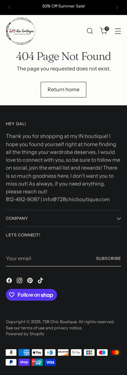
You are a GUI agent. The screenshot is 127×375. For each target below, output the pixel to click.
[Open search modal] (89, 31)
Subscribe (108, 258)
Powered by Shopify (25, 333)
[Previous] (10, 7)
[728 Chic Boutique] (20, 31)
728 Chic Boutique (59, 321)
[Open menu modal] (117, 31)
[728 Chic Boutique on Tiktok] (41, 281)
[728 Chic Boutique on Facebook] (10, 281)
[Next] (117, 7)
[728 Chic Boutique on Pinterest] (31, 281)
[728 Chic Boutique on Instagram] (20, 281)
